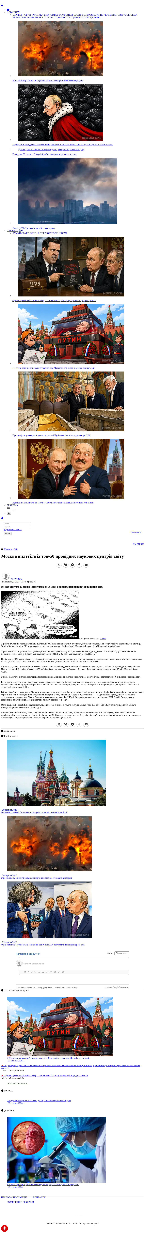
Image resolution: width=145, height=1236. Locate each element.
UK (134, 544)
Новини (8, 549)
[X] (59, 565)
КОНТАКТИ (39, 1197)
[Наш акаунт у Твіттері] (51, 1216)
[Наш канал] (87, 1216)
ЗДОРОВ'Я (77, 17)
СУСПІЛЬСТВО (82, 15)
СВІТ (120, 15)
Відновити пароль (13, 529)
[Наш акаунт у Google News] (79, 1216)
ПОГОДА (88, 17)
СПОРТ (68, 17)
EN (138, 544)
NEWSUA (16, 579)
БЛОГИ (33, 233)
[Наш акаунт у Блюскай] (58, 1216)
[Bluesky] (66, 565)
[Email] (86, 565)
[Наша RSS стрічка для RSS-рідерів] (94, 1216)
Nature (103, 638)
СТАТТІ (25, 233)
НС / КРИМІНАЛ (108, 15)
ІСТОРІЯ (53, 233)
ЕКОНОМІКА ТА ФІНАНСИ (58, 15)
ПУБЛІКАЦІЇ (14, 230)
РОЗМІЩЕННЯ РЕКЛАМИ (20, 1202)
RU (142, 544)
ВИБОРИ (95, 15)
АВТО (60, 17)
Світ (15, 549)
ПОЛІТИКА (37, 15)
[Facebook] (79, 565)
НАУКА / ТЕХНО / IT (46, 17)
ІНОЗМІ (63, 233)
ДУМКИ (16, 233)
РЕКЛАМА (12, 505)
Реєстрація (136, 532)
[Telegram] (72, 565)
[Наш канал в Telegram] (71, 1216)
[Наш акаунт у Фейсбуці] (64, 1216)
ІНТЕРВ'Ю (43, 233)
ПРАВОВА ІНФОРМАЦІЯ (14, 1197)
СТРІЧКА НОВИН (21, 15)
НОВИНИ (12, 12)
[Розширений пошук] (9, 513)
